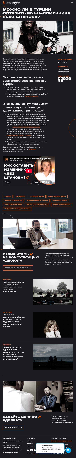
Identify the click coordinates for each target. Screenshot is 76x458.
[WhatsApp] (69, 78)
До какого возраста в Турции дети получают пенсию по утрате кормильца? (13, 287)
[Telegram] (62, 78)
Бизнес (8, 196)
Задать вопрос (13, 427)
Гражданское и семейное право (13, 441)
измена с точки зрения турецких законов (26, 127)
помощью (32, 149)
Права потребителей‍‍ (61, 205)
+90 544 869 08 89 (58, 438)
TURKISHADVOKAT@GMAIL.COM (61, 441)
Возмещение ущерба (11, 452)
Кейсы (29, 441)
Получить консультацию (18, 268)
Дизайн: (32, 454)
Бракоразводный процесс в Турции (18, 135)
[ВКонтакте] (59, 78)
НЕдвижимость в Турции (37, 201)
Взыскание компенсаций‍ (37, 205)
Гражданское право (57, 196)
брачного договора (31, 96)
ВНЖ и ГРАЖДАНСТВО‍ (13, 205)
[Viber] (67, 78)
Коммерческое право (11, 447)
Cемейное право (37, 196)
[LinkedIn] (59, 81)
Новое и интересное (13, 201)
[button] (71, 2)
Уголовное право (9, 438)
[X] (64, 78)
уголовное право (59, 201)
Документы (20, 196)
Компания (31, 438)
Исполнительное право (12, 450)
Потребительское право (12, 445)
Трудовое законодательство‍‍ (17, 209)
